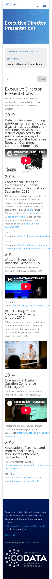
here (30, 209)
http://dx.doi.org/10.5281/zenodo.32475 (31, 305)
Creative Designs (31, 542)
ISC (25, 529)
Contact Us (10, 534)
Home (15, 51)
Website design (12, 542)
